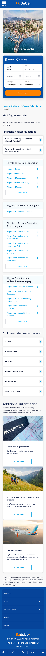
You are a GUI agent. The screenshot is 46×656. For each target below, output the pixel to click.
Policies (11, 642)
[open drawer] (4, 3)
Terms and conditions (28, 642)
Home (5, 106)
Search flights (23, 93)
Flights (14, 106)
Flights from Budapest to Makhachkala (17, 237)
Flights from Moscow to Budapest (17, 307)
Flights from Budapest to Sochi (20, 211)
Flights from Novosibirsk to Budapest (18, 314)
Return (11, 60)
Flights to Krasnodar (15, 173)
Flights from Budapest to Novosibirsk (17, 259)
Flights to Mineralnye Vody (18, 182)
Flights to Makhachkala (16, 178)
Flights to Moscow (14, 187)
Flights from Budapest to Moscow (17, 251)
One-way (23, 60)
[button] (23, 140)
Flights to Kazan (13, 169)
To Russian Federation (29, 106)
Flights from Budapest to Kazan (20, 231)
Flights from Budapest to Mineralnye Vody (17, 244)
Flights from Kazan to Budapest (20, 287)
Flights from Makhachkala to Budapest (19, 292)
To (26, 66)
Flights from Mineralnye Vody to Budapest (19, 299)
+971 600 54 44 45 (23, 646)
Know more (19, 461)
